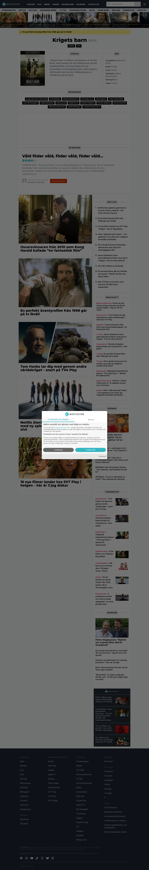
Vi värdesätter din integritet (58, 419)
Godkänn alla (90, 450)
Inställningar (58, 450)
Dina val (91, 420)
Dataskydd (102, 456)
